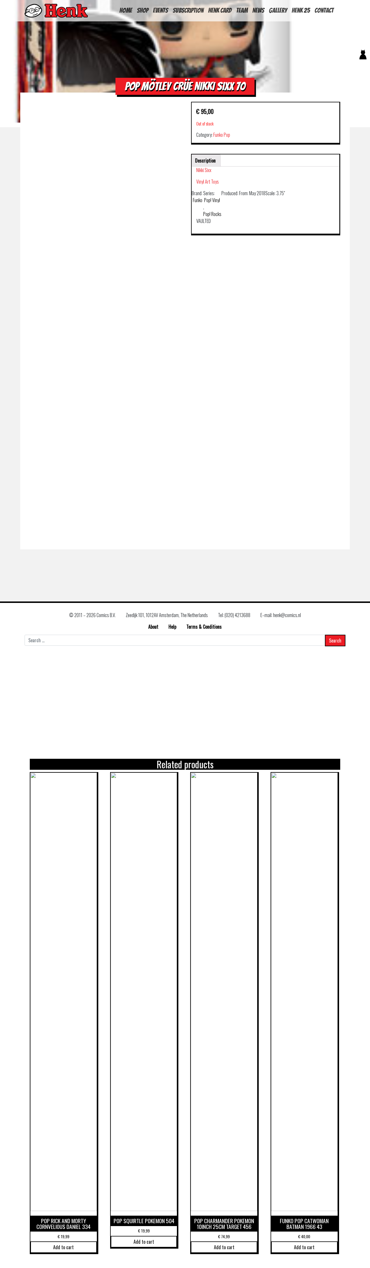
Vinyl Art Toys (207, 181)
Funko (197, 200)
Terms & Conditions (204, 626)
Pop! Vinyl (212, 200)
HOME (125, 10)
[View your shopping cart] (360, 68)
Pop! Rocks (212, 214)
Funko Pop (221, 134)
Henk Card (220, 10)
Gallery (278, 10)
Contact (324, 10)
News (258, 10)
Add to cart (63, 1247)
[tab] (205, 160)
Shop (142, 10)
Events (160, 10)
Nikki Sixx (203, 170)
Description (205, 160)
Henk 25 (301, 10)
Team (242, 10)
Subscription (188, 10)
